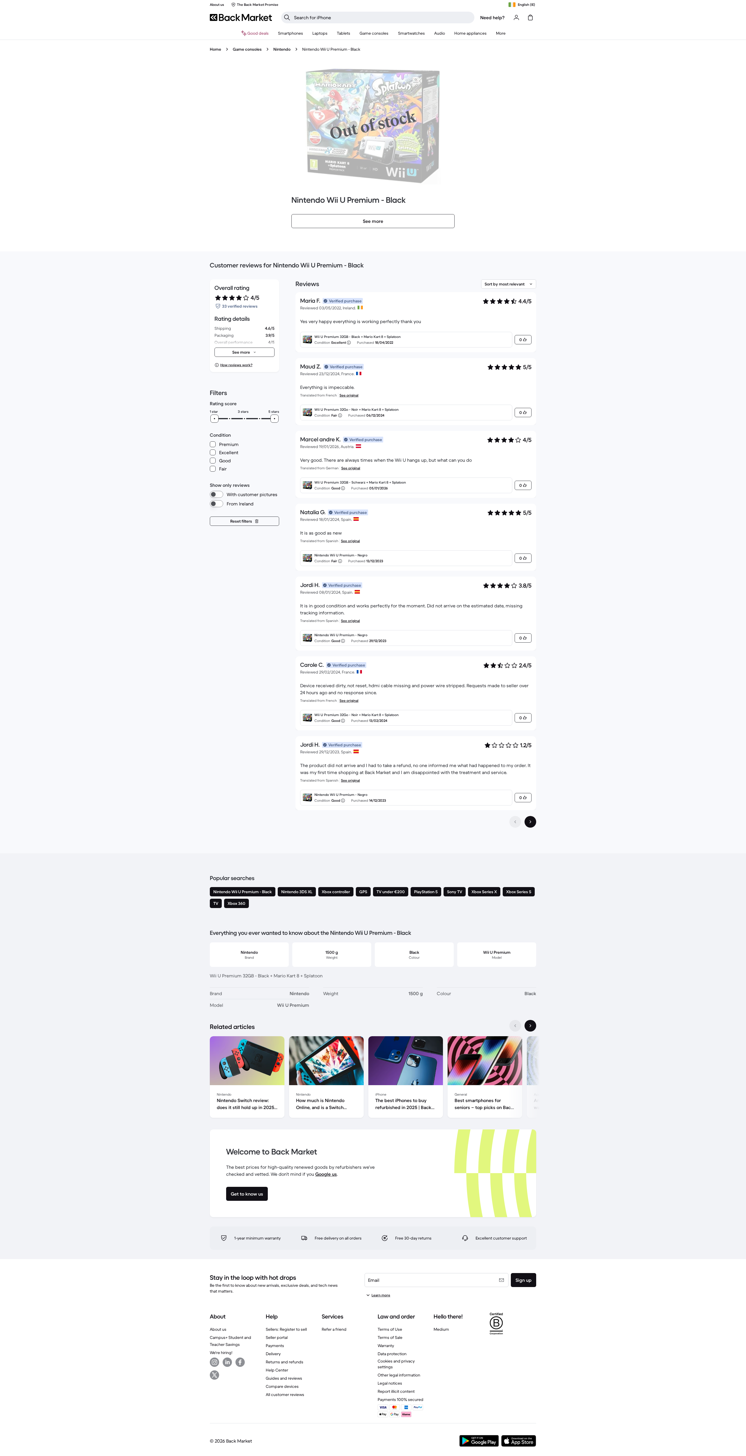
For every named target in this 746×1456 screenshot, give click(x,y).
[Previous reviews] (515, 822)
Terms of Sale (390, 1337)
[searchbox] (382, 17)
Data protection (392, 1353)
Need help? (492, 17)
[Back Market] (241, 17)
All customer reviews (285, 1394)
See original (348, 395)
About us (218, 1329)
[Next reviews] (530, 822)
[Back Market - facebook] (240, 1362)
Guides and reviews (284, 1378)
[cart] (530, 17)
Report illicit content (396, 1391)
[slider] (214, 419)
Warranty (386, 1345)
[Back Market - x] (214, 1375)
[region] (373, 1078)
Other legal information (399, 1375)
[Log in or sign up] (516, 17)
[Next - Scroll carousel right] (530, 1026)
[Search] (287, 17)
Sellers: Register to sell (286, 1329)
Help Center (277, 1370)
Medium (441, 1329)
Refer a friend (334, 1329)
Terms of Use (390, 1329)
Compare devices (282, 1386)
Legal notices (390, 1383)
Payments (275, 1345)
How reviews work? (236, 365)
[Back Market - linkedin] (227, 1362)
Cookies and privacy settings (396, 1363)
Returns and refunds (284, 1362)
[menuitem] (290, 33)
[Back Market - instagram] (214, 1362)
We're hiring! (221, 1352)
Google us (326, 1174)
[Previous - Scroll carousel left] (515, 1026)
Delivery (273, 1353)
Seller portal (277, 1337)
